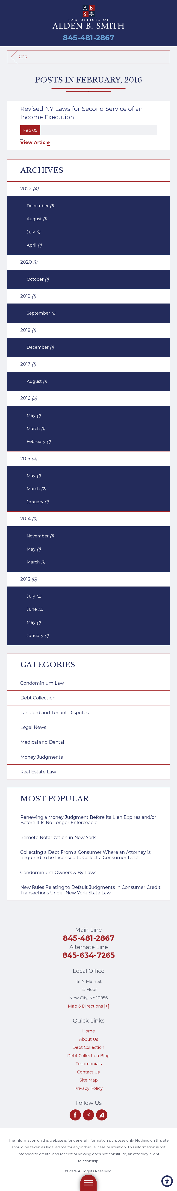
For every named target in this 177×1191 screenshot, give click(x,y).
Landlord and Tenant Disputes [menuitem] (54, 712)
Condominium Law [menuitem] (42, 683)
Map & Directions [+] (88, 1006)
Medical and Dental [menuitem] (42, 742)
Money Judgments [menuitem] (41, 757)
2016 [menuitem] (28, 398)
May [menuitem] (34, 415)
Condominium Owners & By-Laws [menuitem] (58, 872)
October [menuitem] (38, 279)
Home (88, 1031)
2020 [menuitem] (28, 262)
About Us (88, 1039)
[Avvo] (101, 1115)
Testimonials (88, 1063)
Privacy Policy (88, 1088)
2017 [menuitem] (28, 364)
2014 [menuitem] (28, 519)
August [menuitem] (37, 218)
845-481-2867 (88, 37)
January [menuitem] (38, 501)
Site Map (89, 1080)
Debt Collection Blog (88, 1055)
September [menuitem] (41, 313)
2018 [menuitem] (28, 330)
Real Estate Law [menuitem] (38, 772)
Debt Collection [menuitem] (38, 698)
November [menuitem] (40, 536)
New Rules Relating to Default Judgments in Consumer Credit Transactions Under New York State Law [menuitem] (90, 890)
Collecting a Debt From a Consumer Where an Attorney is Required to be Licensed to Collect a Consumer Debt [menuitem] (85, 855)
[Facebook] (75, 1115)
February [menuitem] (39, 441)
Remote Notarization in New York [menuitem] (58, 837)
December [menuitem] (40, 205)
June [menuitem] (35, 609)
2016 (22, 57)
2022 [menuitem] (29, 189)
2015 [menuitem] (28, 458)
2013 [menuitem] (28, 579)
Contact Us (88, 1072)
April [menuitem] (34, 245)
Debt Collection (88, 1047)
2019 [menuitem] (28, 296)
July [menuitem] (33, 232)
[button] (167, 1181)
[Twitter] (88, 1115)
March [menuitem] (36, 428)
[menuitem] (88, 1031)
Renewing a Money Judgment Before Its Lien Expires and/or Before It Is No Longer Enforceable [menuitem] (88, 819)
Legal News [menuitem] (33, 727)
